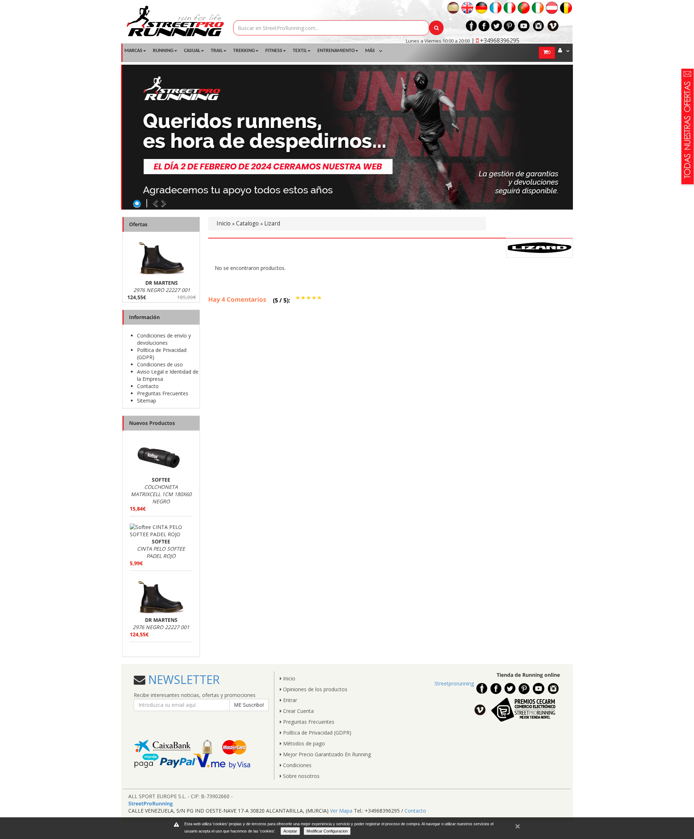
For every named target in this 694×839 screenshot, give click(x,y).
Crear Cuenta (298, 710)
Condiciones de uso (160, 364)
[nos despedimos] (347, 137)
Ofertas (138, 224)
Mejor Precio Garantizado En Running (326, 754)
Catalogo (247, 223)
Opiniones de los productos (314, 689)
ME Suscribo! (249, 704)
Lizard (272, 223)
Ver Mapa (341, 810)
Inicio (224, 223)
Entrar (289, 700)
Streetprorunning (454, 683)
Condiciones (297, 765)
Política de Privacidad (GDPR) (316, 732)
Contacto (148, 386)
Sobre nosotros (301, 776)
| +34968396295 (495, 40)
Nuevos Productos (152, 423)
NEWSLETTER (182, 679)
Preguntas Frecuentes (162, 393)
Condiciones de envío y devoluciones (164, 339)
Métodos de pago (303, 743)
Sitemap (146, 400)
